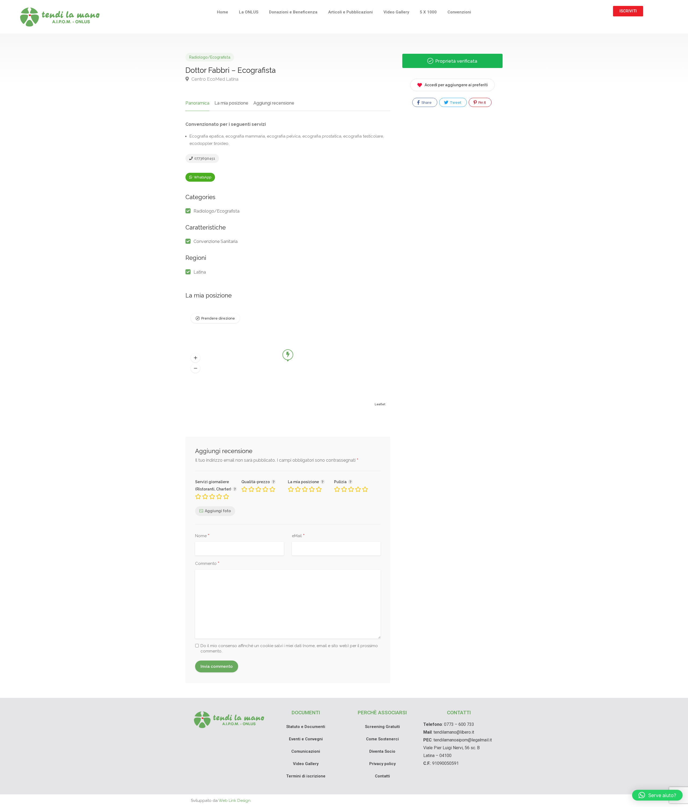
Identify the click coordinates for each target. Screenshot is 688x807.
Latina (200, 272)
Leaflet (380, 404)
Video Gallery (396, 12)
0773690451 (204, 158)
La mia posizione (231, 103)
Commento (207, 564)
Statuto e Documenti (305, 726)
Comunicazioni (305, 751)
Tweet (455, 103)
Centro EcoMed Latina (214, 79)
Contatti (382, 776)
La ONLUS (248, 12)
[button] (195, 357)
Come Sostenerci (382, 739)
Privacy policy (382, 763)
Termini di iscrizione (305, 776)
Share (426, 103)
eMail (298, 536)
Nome (202, 536)
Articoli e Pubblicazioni (350, 12)
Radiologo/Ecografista (209, 57)
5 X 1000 (428, 12)
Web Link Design (234, 800)
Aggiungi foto (218, 511)
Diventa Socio (382, 751)
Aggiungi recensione (273, 103)
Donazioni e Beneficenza (293, 12)
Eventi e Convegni (306, 739)
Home (222, 12)
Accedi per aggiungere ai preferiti (456, 85)
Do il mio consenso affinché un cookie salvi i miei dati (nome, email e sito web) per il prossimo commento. (289, 648)
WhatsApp (202, 177)
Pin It (482, 103)
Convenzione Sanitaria (216, 241)
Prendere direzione (218, 318)
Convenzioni (459, 12)
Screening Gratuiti (382, 726)
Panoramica (197, 103)
